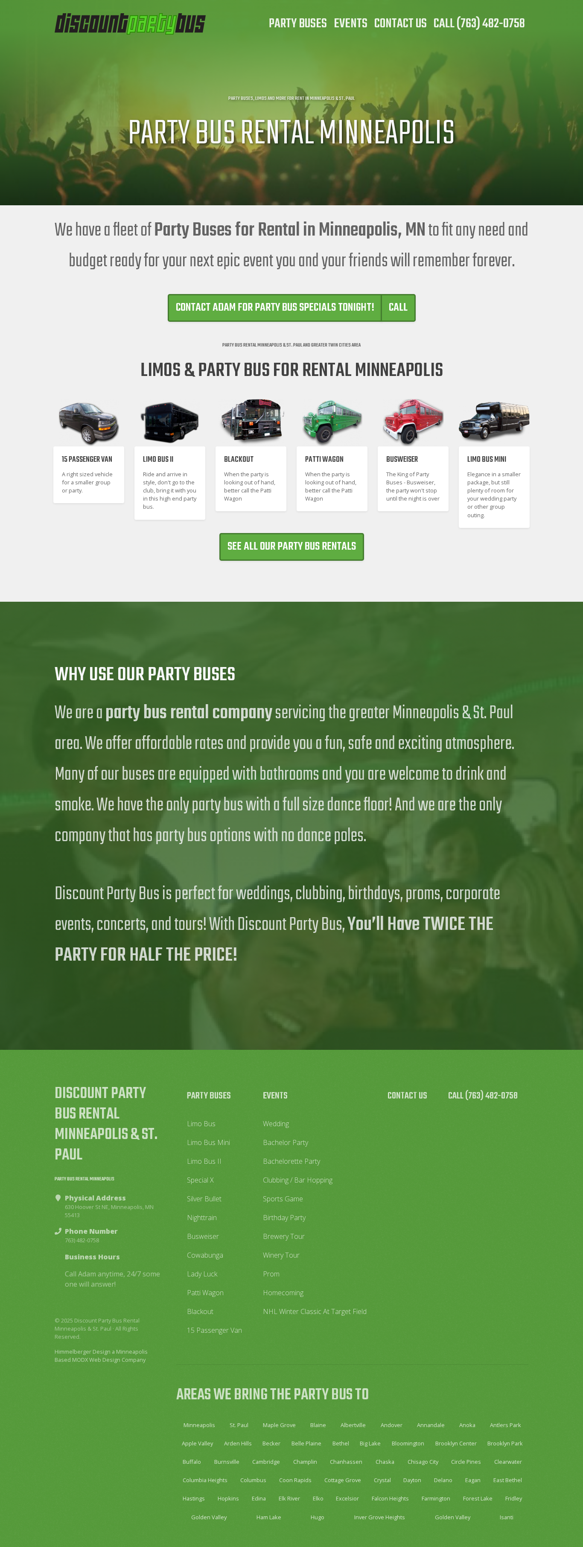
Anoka (467, 1425)
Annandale (431, 1425)
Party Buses (298, 24)
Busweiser (203, 1236)
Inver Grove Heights (379, 1517)
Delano (443, 1480)
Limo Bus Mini (208, 1142)
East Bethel (507, 1480)
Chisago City (423, 1461)
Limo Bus (201, 1123)
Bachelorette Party (291, 1161)
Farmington (436, 1498)
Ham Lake (269, 1517)
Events (350, 24)
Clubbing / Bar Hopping (297, 1180)
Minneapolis (199, 1425)
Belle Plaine (306, 1443)
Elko (318, 1498)
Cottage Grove (342, 1480)
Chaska (385, 1461)
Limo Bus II (204, 1161)
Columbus (253, 1480)
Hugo (317, 1517)
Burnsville (226, 1461)
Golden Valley (209, 1517)
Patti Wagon (205, 1292)
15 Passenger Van (214, 1330)
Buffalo (192, 1461)
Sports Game (283, 1198)
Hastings (194, 1498)
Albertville (353, 1425)
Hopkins (228, 1498)
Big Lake (370, 1443)
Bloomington (408, 1443)
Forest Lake (478, 1498)
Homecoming (283, 1292)
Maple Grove (279, 1425)
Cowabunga (205, 1255)
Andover (391, 1425)
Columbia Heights (205, 1480)
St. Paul (239, 1425)
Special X (200, 1180)
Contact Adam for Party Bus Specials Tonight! (275, 308)
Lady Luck (202, 1274)
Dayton (412, 1480)
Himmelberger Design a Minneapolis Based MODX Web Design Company (101, 1355)
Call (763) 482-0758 (479, 24)
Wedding (276, 1123)
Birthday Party (284, 1217)
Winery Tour (281, 1255)
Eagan (473, 1480)
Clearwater (508, 1461)
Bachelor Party (285, 1142)
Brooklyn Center (456, 1443)
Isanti (506, 1517)
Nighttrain (202, 1217)
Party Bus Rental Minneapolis (84, 1179)
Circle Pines (466, 1461)
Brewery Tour (284, 1236)
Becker (271, 1443)
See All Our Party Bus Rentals (291, 547)
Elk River (289, 1498)
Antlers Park (505, 1425)
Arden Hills (238, 1443)
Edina (259, 1498)
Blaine (318, 1425)
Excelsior (347, 1498)
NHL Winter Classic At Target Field (315, 1311)
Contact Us (400, 24)
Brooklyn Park (505, 1443)
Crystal (382, 1480)
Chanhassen (346, 1461)
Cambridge (266, 1461)
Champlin (305, 1461)
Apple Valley (197, 1443)
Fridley (513, 1498)
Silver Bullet (204, 1198)
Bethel (340, 1443)
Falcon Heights (390, 1498)
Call (398, 308)
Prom (271, 1274)
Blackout (200, 1311)
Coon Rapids (295, 1480)
